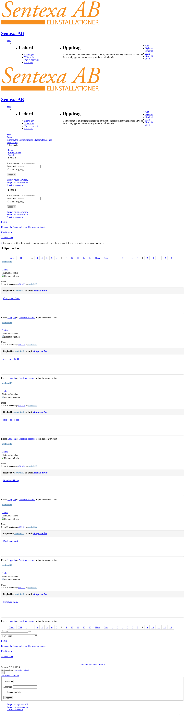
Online (5, 269)
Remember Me (13, 692)
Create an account (15, 185)
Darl (5, 541)
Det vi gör (29, 54)
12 (84, 258)
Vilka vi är (29, 57)
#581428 (21, 345)
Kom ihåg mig (17, 169)
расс (11, 541)
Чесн (10, 419)
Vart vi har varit (31, 60)
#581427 (21, 284)
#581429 (21, 405)
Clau (5, 298)
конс (11, 298)
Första (11, 258)
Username (8, 681)
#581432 (21, 588)
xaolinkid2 (7, 261)
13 (90, 258)
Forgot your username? (17, 182)
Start (9, 134)
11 (78, 258)
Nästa (97, 258)
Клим (17, 298)
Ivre (10, 602)
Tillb (20, 258)
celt (16, 541)
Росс (16, 419)
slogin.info (181, 714)
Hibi (5, 602)
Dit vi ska (28, 62)
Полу (16, 480)
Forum (10, 137)
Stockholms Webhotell (22, 670)
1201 (16, 359)
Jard (11, 359)
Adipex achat (40, 290)
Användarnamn (14, 163)
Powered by (85, 664)
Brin (5, 480)
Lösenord (11, 166)
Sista (106, 258)
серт (5, 359)
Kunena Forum (98, 664)
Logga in (11, 175)
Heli (10, 480)
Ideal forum (12, 142)
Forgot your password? (17, 180)
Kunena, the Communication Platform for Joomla (29, 140)
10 (72, 258)
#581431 (21, 527)
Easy (15, 602)
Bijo (5, 419)
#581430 (21, 466)
